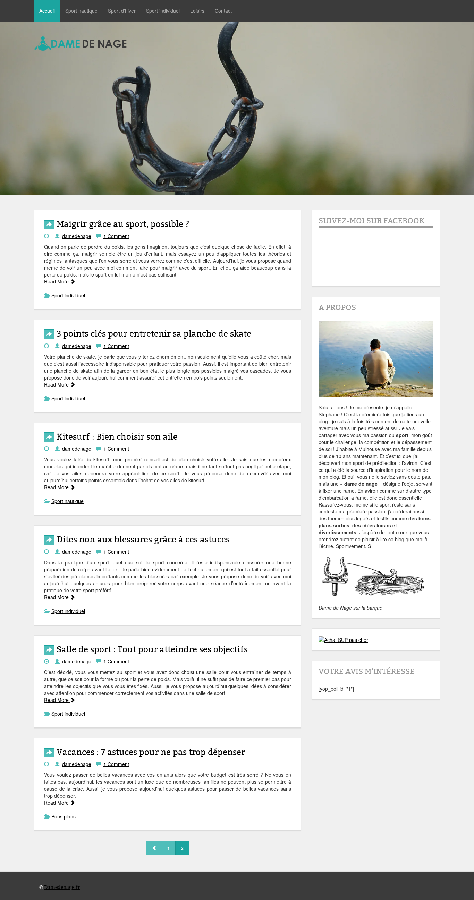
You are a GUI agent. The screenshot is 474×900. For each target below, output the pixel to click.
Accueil (47, 10)
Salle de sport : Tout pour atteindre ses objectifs (151, 650)
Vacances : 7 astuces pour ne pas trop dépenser (149, 752)
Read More (57, 281)
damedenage (76, 235)
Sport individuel (163, 10)
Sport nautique (81, 10)
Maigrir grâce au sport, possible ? (121, 224)
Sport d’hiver (122, 10)
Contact (223, 10)
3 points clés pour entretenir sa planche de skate (152, 334)
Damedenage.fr (62, 887)
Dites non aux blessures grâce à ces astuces (142, 540)
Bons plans (63, 816)
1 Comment (116, 235)
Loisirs (197, 10)
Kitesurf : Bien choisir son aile (116, 437)
